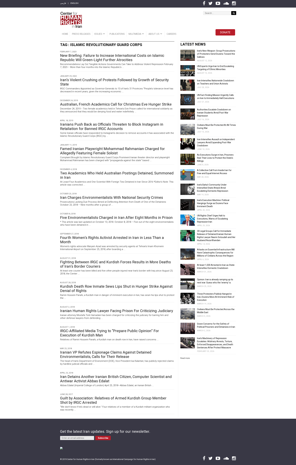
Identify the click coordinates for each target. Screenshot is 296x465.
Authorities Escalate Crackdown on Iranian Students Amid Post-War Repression (214, 112)
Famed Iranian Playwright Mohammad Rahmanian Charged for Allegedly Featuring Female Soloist (112, 151)
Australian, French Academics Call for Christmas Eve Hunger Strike (116, 104)
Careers (171, 34)
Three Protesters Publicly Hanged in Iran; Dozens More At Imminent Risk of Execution (215, 297)
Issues (98, 34)
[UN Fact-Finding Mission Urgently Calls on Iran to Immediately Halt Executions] (187, 99)
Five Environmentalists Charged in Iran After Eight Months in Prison (116, 217)
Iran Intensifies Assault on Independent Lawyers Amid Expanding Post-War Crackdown (216, 142)
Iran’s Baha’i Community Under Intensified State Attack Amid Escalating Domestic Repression (212, 187)
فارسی (63, 3)
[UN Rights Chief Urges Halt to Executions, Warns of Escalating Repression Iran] (187, 220)
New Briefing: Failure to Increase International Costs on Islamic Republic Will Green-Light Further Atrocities (112, 57)
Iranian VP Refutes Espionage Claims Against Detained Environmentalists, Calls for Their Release (105, 354)
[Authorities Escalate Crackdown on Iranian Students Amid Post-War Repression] (187, 114)
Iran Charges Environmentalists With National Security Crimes (111, 197)
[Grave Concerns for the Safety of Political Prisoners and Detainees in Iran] (187, 328)
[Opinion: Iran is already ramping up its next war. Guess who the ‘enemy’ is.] (187, 284)
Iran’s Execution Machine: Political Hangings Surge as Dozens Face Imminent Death (213, 203)
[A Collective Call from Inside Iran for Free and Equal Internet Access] (187, 174)
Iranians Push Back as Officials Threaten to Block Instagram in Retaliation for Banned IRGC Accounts (111, 126)
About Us (153, 34)
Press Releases (81, 34)
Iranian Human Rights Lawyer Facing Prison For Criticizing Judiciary (116, 311)
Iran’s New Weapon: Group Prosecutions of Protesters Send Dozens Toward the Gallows (216, 54)
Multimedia (135, 34)
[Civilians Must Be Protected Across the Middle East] (187, 313)
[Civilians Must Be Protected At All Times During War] (187, 129)
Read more (185, 358)
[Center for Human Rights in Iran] (71, 20)
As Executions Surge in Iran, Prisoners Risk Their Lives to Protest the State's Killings (215, 158)
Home (65, 34)
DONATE (225, 32)
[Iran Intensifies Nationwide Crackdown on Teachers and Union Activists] (187, 85)
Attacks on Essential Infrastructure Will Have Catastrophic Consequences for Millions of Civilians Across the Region (215, 252)
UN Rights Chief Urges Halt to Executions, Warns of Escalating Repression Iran (212, 218)
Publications (117, 34)
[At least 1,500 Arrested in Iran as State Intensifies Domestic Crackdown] (187, 269)
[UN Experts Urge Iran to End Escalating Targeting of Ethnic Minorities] (187, 70)
